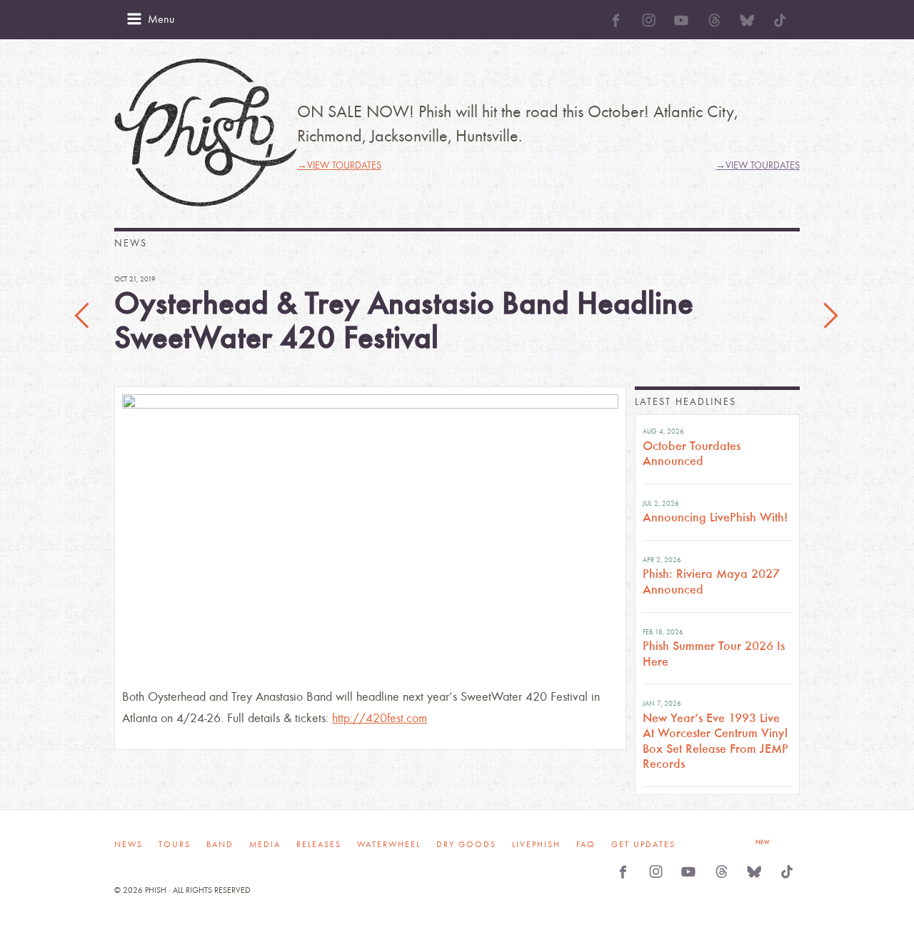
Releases (318, 844)
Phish (205, 132)
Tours (175, 844)
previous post (83, 316)
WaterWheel (389, 844)
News (128, 844)
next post (830, 316)
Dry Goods (466, 844)
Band (219, 844)
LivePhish (536, 844)
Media (265, 844)
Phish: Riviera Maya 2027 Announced (711, 581)
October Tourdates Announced (691, 453)
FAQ (586, 844)
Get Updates (643, 844)
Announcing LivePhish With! (715, 517)
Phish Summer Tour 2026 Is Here (714, 653)
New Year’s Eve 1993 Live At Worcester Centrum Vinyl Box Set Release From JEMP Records (715, 741)
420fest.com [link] (379, 718)
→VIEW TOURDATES (339, 165)
